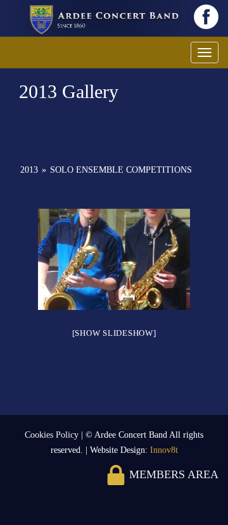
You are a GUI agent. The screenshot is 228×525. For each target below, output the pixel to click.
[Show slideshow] (114, 333)
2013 (29, 170)
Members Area (172, 474)
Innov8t (164, 450)
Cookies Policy (53, 435)
